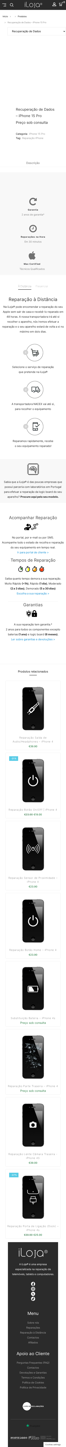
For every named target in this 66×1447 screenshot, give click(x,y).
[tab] (33, 163)
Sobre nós (33, 1322)
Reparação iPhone (32, 138)
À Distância (24, 286)
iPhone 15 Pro (37, 133)
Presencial (42, 286)
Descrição (33, 163)
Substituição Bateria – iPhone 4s (33, 1018)
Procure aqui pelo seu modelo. (39, 496)
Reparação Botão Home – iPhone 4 (33, 949)
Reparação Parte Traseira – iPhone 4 (33, 1086)
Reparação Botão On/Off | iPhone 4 (33, 809)
